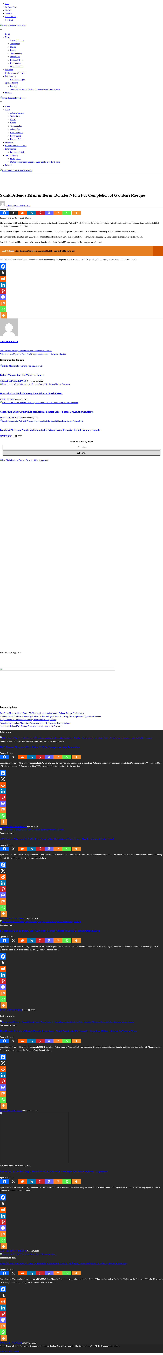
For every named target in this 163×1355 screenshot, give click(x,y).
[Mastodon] (49, 213)
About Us (8, 10)
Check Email (9, 20)
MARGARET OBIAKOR (11, 418)
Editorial (8, 92)
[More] (76, 213)
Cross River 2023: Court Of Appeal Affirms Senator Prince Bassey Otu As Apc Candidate (46, 411)
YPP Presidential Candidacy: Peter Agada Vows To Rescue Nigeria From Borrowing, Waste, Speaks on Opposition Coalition (50, 716)
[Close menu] (1, 29)
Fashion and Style (17, 79)
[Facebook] (4, 213)
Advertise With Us (10, 17)
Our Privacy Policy (11, 7)
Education (9, 70)
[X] (13, 213)
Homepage (9, 176)
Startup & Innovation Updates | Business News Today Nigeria (35, 89)
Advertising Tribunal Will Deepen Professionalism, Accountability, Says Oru (31, 726)
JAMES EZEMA (13, 206)
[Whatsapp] (66, 213)
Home (7, 4)
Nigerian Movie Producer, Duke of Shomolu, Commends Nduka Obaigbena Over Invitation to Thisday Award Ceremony (63, 1263)
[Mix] (57, 213)
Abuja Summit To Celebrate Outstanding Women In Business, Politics (28, 720)
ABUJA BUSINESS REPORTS (13, 381)
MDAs (13, 47)
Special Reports (11, 83)
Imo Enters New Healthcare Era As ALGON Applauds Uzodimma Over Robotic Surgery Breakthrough (42, 713)
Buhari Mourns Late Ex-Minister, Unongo (22, 375)
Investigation (15, 86)
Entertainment (10, 76)
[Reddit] (22, 213)
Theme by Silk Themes (9, 1351)
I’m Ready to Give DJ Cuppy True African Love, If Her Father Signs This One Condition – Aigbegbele (53, 1171)
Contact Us (8, 14)
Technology (15, 44)
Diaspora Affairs (16, 66)
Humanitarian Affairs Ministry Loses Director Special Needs (31, 393)
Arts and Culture (17, 40)
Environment (15, 63)
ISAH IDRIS (5, 436)
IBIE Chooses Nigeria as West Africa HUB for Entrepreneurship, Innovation (40, 747)
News (7, 37)
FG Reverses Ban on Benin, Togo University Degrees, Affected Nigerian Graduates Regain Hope (50, 930)
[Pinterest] (40, 213)
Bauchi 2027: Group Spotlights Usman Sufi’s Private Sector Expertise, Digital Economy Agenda (50, 430)
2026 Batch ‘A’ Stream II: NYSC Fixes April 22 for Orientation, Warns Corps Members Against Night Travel (57, 839)
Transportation (16, 53)
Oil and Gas (15, 57)
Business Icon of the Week (15, 73)
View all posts (5, 347)
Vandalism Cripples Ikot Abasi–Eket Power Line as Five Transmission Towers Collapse (35, 723)
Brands (13, 50)
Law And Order (16, 60)
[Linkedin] (31, 213)
